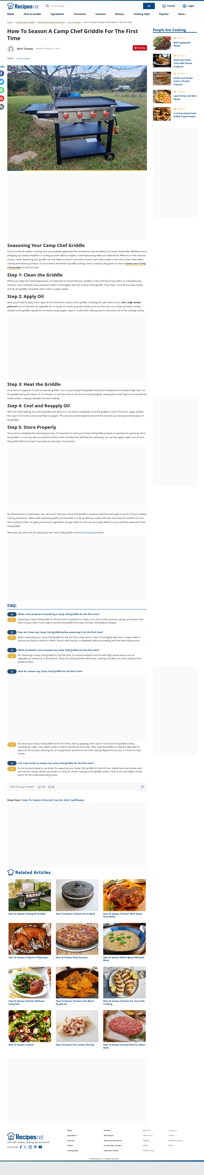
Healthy (107, 1130)
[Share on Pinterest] (140, 48)
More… (182, 14)
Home (10, 22)
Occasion (71, 1140)
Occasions (80, 14)
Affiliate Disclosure (175, 1140)
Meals (69, 1130)
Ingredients (57, 14)
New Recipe (108, 1135)
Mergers (146, 1140)
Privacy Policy (148, 1150)
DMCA (145, 1145)
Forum (171, 5)
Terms (170, 1145)
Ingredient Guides (111, 1150)
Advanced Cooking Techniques (51, 22)
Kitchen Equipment (88, 532)
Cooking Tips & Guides (25, 22)
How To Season (74, 22)
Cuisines (101, 14)
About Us (146, 1130)
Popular (164, 14)
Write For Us (148, 1135)
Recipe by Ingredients (113, 1140)
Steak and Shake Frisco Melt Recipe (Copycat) (183, 63)
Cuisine (70, 1145)
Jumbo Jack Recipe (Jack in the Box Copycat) (183, 81)
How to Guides (32, 14)
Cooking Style (72, 1150)
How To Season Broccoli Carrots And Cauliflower (53, 800)
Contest (171, 1135)
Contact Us (172, 1130)
